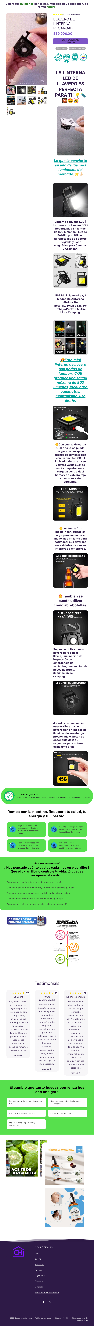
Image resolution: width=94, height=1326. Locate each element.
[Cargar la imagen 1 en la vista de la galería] (11, 90)
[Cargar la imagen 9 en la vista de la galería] (11, 111)
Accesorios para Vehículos (47, 1292)
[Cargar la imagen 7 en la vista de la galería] (32, 100)
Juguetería (40, 1275)
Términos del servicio (80, 1318)
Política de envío (82, 1320)
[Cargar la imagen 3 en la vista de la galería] (32, 90)
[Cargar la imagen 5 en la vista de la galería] (11, 100)
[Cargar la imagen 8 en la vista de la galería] (42, 100)
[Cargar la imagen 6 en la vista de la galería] (21, 100)
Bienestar (39, 1281)
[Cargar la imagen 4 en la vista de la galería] (42, 90)
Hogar (37, 1253)
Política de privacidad (61, 1318)
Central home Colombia (24, 1318)
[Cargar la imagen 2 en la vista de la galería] (21, 90)
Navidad (39, 1270)
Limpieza (39, 1287)
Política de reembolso (43, 1318)
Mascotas (39, 1264)
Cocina (38, 1259)
